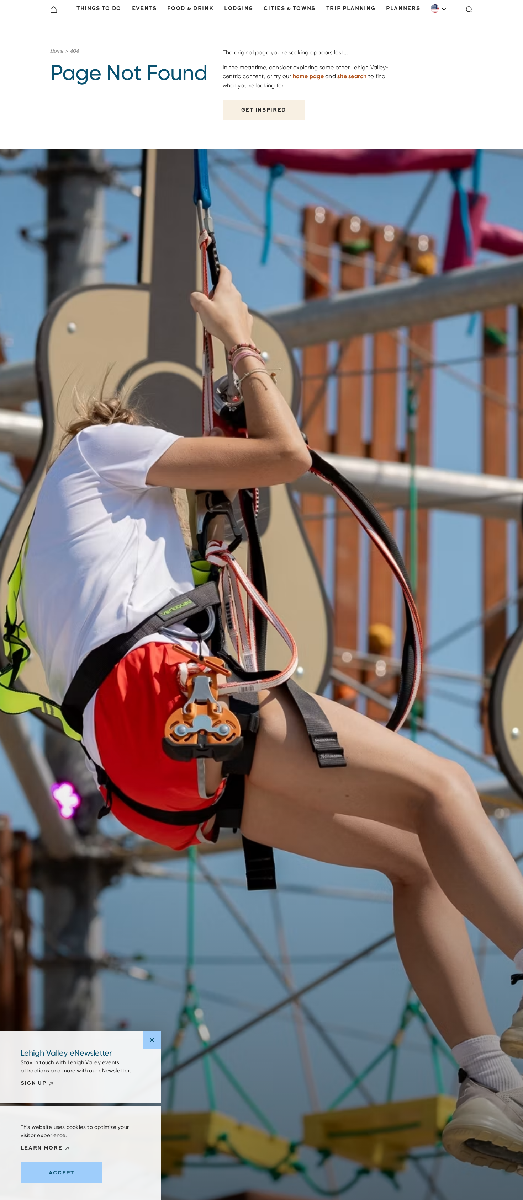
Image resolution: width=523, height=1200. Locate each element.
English (439, 8)
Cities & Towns (290, 8)
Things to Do (98, 8)
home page (308, 76)
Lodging (238, 8)
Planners (403, 8)
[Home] (54, 9)
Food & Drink (190, 8)
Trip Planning (351, 8)
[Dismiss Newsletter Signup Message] (152, 1040)
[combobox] (439, 8)
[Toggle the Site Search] (469, 9)
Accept (61, 1172)
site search (352, 76)
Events (144, 8)
